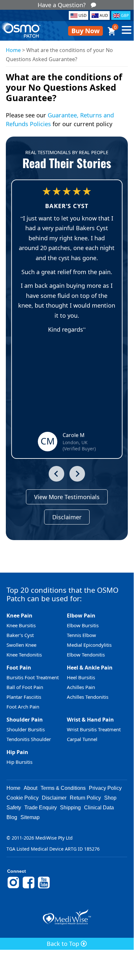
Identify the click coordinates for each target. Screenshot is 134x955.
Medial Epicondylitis (89, 645)
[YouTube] (44, 887)
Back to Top (64, 944)
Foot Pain (18, 667)
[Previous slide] (56, 474)
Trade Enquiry (40, 807)
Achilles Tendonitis (87, 697)
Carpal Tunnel (82, 739)
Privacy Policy (105, 788)
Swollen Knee (21, 645)
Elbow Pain (81, 615)
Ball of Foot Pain (24, 687)
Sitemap (30, 817)
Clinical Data (99, 807)
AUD (104, 15)
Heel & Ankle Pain (90, 667)
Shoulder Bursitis (25, 729)
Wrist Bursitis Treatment (94, 729)
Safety (13, 807)
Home (13, 50)
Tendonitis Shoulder (28, 739)
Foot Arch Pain (22, 706)
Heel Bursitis (81, 677)
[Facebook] (28, 887)
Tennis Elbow (81, 635)
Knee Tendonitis (24, 654)
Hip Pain (17, 752)
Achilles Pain (81, 687)
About (30, 788)
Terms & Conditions (63, 788)
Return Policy (85, 798)
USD (83, 15)
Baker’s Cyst (20, 635)
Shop (110, 798)
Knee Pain (19, 615)
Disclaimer (66, 517)
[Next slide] (77, 474)
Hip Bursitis (19, 762)
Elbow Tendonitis (86, 654)
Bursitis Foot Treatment (32, 677)
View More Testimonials (67, 497)
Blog (11, 817)
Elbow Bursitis (83, 625)
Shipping (70, 807)
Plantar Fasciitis (23, 697)
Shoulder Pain (24, 719)
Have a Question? (62, 5)
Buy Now (85, 30)
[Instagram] (13, 887)
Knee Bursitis (21, 625)
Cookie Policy (22, 798)
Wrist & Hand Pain (90, 719)
